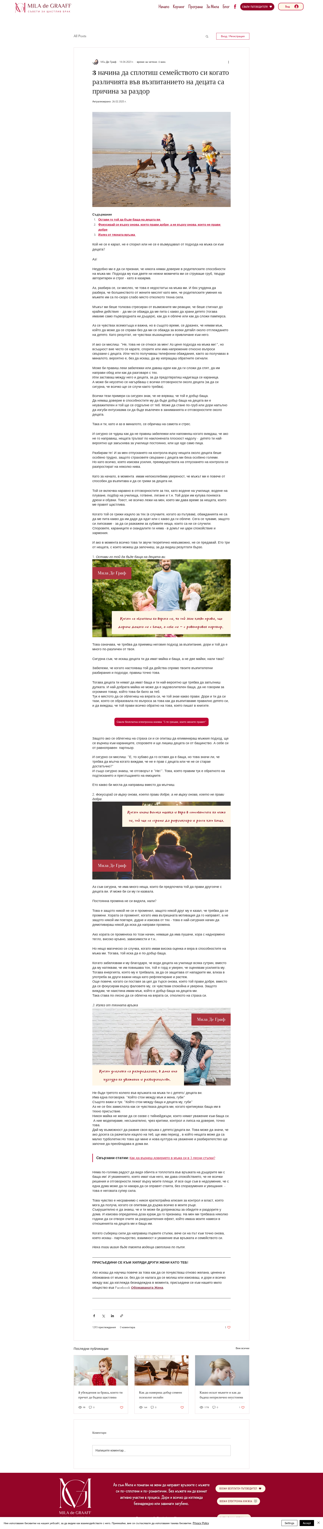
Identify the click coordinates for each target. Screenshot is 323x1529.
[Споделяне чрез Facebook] (94, 1316)
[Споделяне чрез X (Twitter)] (103, 1316)
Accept (307, 1523)
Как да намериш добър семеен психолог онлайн (160, 1395)
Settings (289, 1523)
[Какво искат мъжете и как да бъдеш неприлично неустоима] (222, 1370)
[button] (207, 36)
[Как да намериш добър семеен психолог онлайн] (162, 1370)
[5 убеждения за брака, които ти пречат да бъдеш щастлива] (101, 1370)
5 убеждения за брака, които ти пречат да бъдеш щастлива (100, 1395)
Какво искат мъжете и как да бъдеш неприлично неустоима (221, 1395)
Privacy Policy (201, 1523)
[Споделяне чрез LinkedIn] (112, 1316)
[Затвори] (318, 1523)
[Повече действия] (228, 62)
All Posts (80, 36)
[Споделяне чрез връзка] (121, 1316)
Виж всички (242, 1348)
